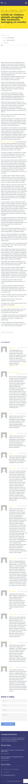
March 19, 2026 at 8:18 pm (22, 374)
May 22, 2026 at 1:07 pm (22, 614)
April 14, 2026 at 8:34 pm (22, 468)
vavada (10, 667)
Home (2, 10)
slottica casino (12, 468)
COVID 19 (3, 332)
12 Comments (5, 42)
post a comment (9, 724)
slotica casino (12, 558)
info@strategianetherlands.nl (9, 775)
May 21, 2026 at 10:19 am (22, 591)
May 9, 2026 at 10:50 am (22, 558)
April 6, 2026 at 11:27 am (22, 453)
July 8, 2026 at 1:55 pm (22, 642)
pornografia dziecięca (14, 372)
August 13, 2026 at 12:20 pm (21, 667)
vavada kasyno (12, 614)
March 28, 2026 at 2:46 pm (22, 433)
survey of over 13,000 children (8, 141)
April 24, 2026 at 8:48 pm (22, 506)
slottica (11, 642)
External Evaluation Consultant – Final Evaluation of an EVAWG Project (13, 751)
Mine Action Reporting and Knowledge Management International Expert (12, 757)
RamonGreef (12, 347)
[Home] (3, 3)
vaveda (10, 413)
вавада (11, 453)
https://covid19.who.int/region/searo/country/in (14, 306)
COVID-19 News (9, 332)
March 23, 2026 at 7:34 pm (22, 413)
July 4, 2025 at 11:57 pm (22, 347)
